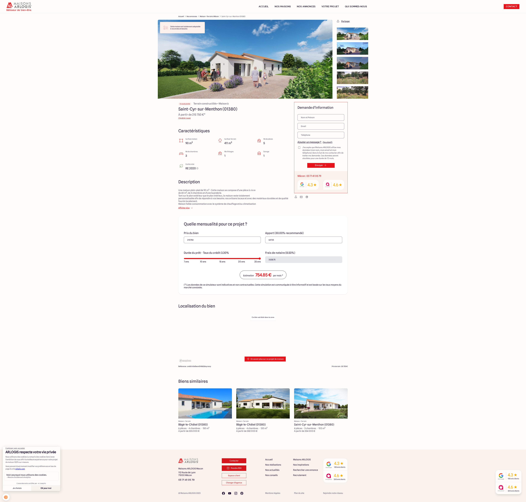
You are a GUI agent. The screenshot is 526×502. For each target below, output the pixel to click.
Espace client (234, 475)
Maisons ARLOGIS (302, 459)
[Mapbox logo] (185, 360)
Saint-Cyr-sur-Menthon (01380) (233, 16)
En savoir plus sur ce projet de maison (267, 359)
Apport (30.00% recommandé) (284, 233)
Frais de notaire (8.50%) (280, 252)
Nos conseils (271, 475)
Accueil (264, 6)
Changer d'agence (234, 483)
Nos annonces (192, 16)
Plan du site (299, 493)
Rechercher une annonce (305, 470)
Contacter (234, 461)
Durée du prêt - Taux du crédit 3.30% (206, 252)
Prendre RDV (236, 468)
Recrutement (299, 475)
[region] (263, 338)
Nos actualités (272, 470)
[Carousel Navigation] (245, 59)
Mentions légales (272, 493)
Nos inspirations (301, 464)
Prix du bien (191, 233)
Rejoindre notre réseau (333, 493)
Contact (511, 6)
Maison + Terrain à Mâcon (209, 16)
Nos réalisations (273, 464)
